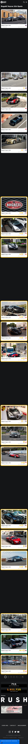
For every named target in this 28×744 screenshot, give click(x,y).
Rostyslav (5, 547)
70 (22, 677)
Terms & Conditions (10, 737)
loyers (4, 568)
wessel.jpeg (5, 256)
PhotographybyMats (7, 235)
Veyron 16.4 (8, 25)
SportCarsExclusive (6, 318)
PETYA (4, 131)
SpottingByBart (6, 631)
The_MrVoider (5, 89)
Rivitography (5, 527)
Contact (13, 725)
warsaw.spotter (6, 339)
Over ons (5, 725)
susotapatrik (5, 652)
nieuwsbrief (22, 725)
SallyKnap (5, 27)
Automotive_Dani (6, 151)
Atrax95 (4, 443)
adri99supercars (6, 464)
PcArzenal (5, 360)
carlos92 (4, 672)
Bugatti (3, 25)
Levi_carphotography (7, 110)
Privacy (21, 737)
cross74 (4, 214)
